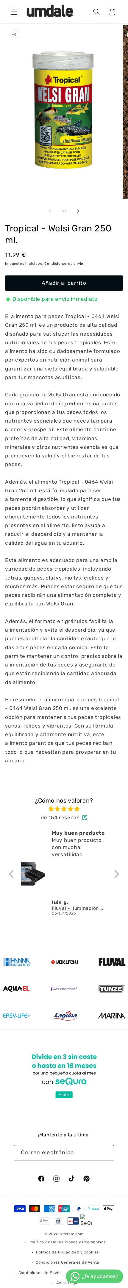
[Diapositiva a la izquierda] (50, 210)
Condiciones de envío (63, 263)
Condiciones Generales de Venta (67, 1262)
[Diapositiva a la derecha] (78, 210)
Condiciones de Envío (39, 1272)
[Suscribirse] (106, 1153)
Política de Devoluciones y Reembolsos (67, 1242)
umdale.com (72, 1234)
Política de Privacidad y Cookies (67, 1252)
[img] (64, 808)
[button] (13, 12)
